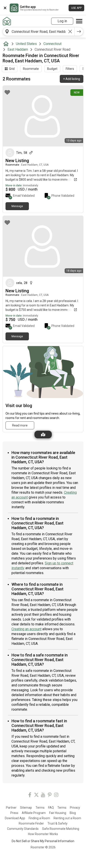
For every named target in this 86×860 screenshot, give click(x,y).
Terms (40, 807)
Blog (73, 813)
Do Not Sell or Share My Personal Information (43, 841)
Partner (11, 807)
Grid (12, 68)
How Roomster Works (43, 834)
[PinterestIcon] (49, 795)
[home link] (7, 21)
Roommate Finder (31, 823)
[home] (7, 44)
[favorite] (7, 92)
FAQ (51, 807)
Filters (70, 68)
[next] (79, 31)
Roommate (31, 68)
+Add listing (71, 79)
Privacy (75, 807)
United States (26, 44)
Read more (20, 425)
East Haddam (17, 49)
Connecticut (52, 44)
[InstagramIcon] (56, 795)
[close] (5, 8)
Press (14, 813)
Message (17, 206)
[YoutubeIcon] (43, 795)
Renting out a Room (67, 818)
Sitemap (26, 807)
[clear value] (70, 31)
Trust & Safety (57, 823)
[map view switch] (43, 434)
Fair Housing (57, 813)
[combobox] (38, 31)
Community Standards (23, 828)
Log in (62, 21)
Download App (15, 818)
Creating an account (26, 629)
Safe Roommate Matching (60, 828)
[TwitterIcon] (36, 795)
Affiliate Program (34, 813)
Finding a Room (39, 818)
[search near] (7, 31)
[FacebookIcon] (29, 795)
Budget (52, 68)
